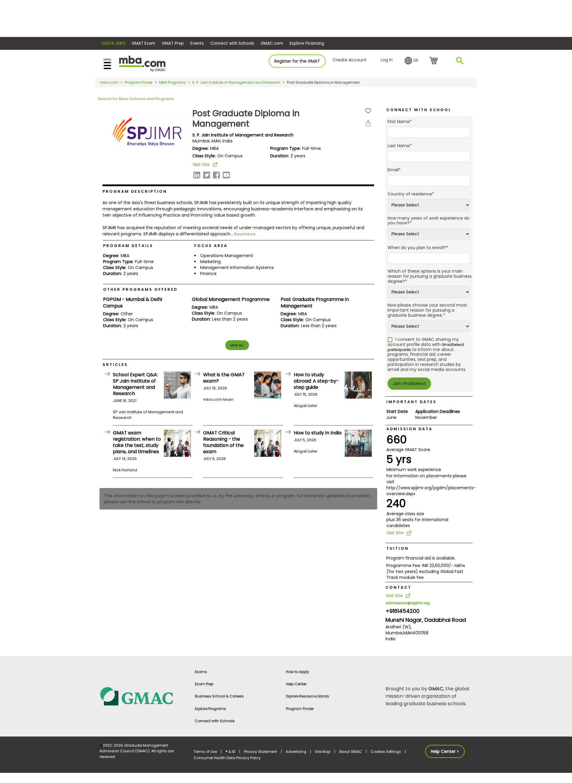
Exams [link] (201, 671)
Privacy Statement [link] (260, 751)
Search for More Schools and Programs (136, 98)
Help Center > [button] (445, 751)
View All (237, 345)
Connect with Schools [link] (215, 720)
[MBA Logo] (142, 63)
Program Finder (139, 82)
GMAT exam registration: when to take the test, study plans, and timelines (137, 442)
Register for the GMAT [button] (297, 61)
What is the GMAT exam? (224, 377)
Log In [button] (387, 60)
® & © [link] (230, 751)
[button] (411, 61)
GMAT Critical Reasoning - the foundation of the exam (223, 442)
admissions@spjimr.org (408, 602)
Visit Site (201, 164)
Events (197, 43)
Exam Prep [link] (204, 683)
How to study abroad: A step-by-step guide (316, 381)
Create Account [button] (349, 60)
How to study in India (317, 432)
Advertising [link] (296, 751)
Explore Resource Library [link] (307, 696)
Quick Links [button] (113, 43)
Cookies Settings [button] (386, 751)
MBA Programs (172, 82)
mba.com (109, 82)
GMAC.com (272, 43)
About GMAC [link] (350, 751)
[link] (143, 695)
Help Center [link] (296, 683)
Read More (245, 234)
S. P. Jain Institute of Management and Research (236, 82)
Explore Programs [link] (210, 708)
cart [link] (434, 61)
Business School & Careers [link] (219, 696)
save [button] (368, 111)
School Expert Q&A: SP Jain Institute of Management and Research (135, 384)
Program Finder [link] (300, 708)
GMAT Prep (173, 43)
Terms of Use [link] (205, 751)
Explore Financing (307, 43)
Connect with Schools (232, 43)
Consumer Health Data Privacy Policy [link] (227, 757)
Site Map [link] (322, 751)
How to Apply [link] (297, 671)
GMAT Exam (143, 43)
